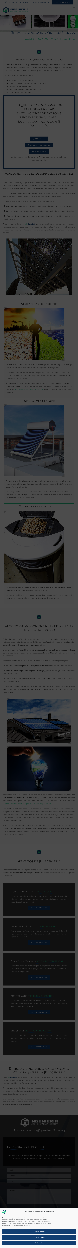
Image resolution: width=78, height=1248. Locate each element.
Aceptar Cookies (39, 1232)
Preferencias (39, 1243)
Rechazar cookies (39, 1237)
